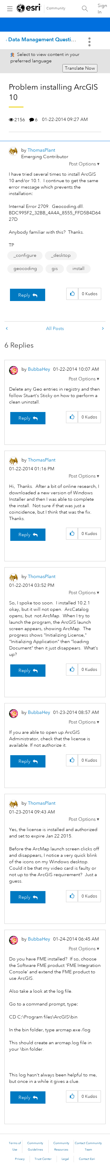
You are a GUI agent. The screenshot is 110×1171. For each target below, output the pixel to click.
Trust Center (43, 1159)
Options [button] (90, 42)
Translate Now (80, 68)
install (78, 268)
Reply (24, 295)
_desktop (61, 255)
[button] (84, 164)
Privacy (20, 1159)
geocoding (25, 268)
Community (55, 8)
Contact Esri (87, 1159)
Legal (65, 1159)
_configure (24, 255)
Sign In (102, 9)
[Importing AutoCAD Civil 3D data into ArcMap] (7, 329)
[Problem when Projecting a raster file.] (102, 329)
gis (55, 268)
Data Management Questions (43, 39)
